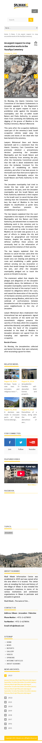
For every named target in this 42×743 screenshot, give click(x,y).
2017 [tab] (10, 719)
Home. (6, 34)
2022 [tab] (10, 698)
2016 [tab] (10, 724)
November (20, 682)
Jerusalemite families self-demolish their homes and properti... (29, 389)
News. (13, 34)
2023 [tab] (10, 676)
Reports (10, 648)
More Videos (32, 485)
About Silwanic (13, 664)
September (7, 682)
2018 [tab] (10, 715)
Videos (9, 654)
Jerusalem (8, 533)
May (24, 680)
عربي (34, 10)
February (12, 680)
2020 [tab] (10, 706)
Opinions (10, 658)
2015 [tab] (10, 728)
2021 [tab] (10, 702)
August (34, 680)
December (27, 682)
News (8, 645)
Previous (6, 76)
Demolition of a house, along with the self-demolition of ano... (29, 417)
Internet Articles (14, 661)
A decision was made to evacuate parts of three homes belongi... (11, 416)
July (30, 680)
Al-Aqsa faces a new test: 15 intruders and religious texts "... (11, 388)
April (21, 680)
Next (36, 76)
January (6, 680)
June (27, 680)
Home (9, 642)
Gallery (10, 651)
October (14, 682)
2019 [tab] (10, 711)
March (17, 680)
